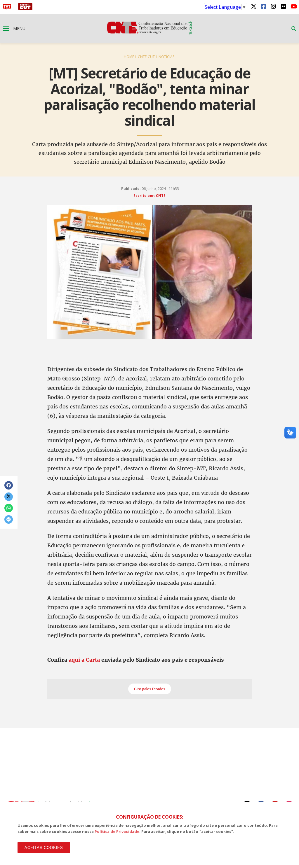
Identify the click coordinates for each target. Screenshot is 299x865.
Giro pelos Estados (149, 688)
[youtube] (293, 6)
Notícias (166, 56)
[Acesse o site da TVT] (7, 8)
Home (129, 56)
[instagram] (273, 6)
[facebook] (263, 6)
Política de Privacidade (117, 831)
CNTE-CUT (146, 56)
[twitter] (253, 6)
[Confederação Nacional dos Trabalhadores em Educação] (149, 32)
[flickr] (283, 6)
